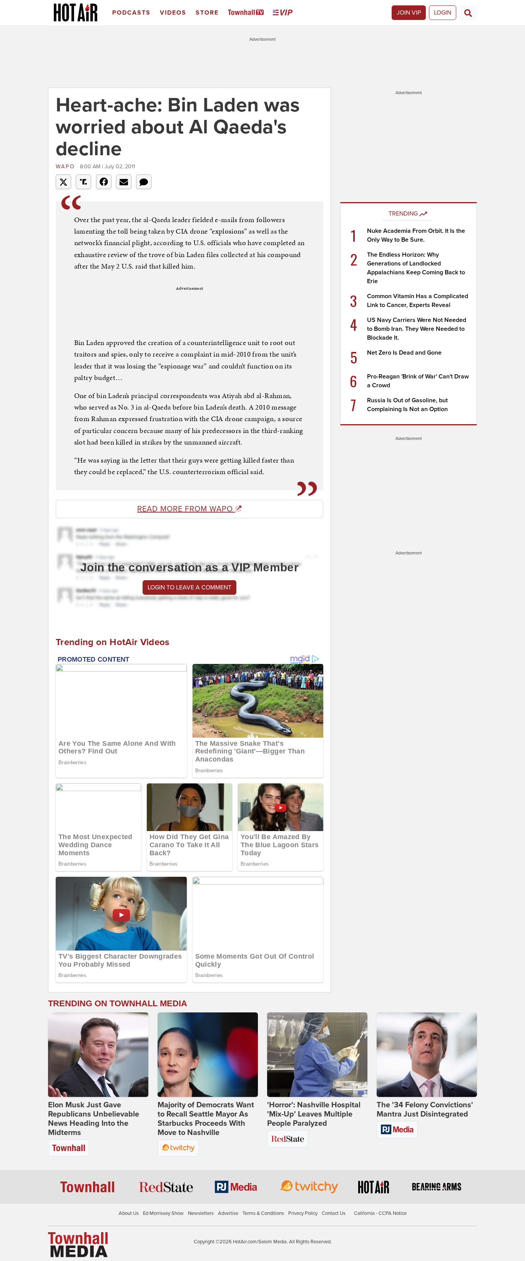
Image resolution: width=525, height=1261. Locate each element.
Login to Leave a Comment (189, 587)
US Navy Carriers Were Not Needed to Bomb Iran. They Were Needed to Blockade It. (416, 329)
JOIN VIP (409, 13)
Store (207, 13)
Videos (173, 13)
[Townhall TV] (247, 13)
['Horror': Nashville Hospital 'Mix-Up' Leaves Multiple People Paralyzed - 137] (317, 1054)
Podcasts (131, 13)
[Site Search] (468, 12)
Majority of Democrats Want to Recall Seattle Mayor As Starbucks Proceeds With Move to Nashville (206, 1118)
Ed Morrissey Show (163, 1213)
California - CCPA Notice (380, 1213)
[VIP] (284, 13)
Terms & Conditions (263, 1213)
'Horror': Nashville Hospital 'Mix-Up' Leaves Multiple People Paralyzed (314, 1114)
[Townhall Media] (78, 1244)
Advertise (228, 1213)
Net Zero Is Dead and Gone (404, 353)
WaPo (67, 166)
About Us (129, 1213)
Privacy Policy (302, 1213)
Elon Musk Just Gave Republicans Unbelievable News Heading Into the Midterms (93, 1118)
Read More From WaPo (186, 509)
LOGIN (442, 13)
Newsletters (201, 1213)
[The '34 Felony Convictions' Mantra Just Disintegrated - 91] (427, 1054)
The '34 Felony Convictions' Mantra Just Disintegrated (425, 1109)
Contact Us (334, 1213)
